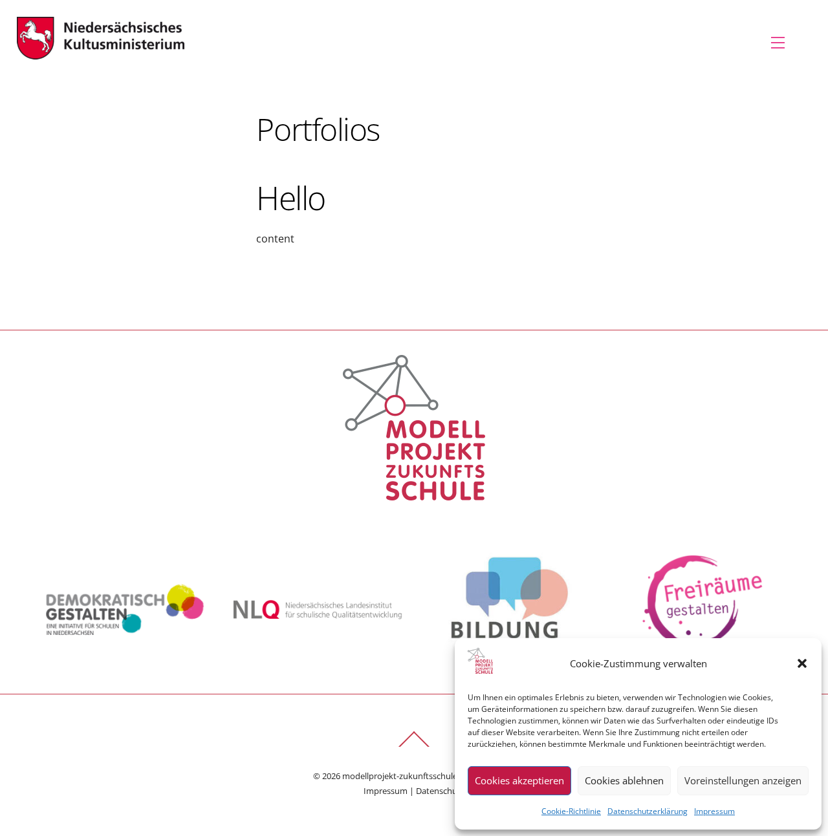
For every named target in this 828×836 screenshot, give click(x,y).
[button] (802, 663)
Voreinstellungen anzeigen (742, 780)
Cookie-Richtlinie (571, 811)
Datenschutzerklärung (647, 811)
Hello (290, 198)
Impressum (714, 811)
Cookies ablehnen (624, 780)
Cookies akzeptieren (519, 780)
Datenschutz (440, 791)
